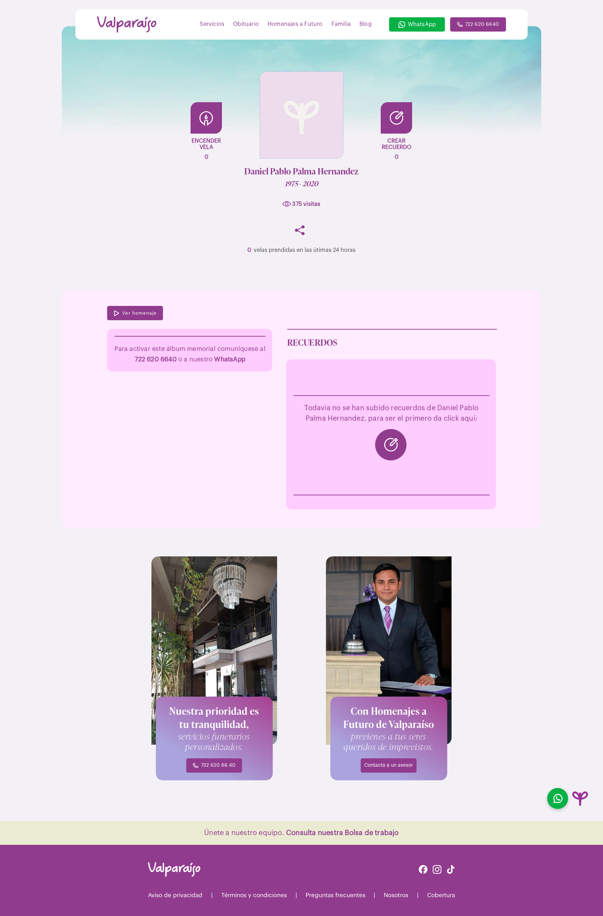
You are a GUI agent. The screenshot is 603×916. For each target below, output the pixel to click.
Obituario (246, 24)
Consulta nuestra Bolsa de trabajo (342, 832)
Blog (365, 24)
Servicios (212, 24)
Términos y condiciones (254, 895)
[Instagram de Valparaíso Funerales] (437, 870)
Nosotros (396, 895)
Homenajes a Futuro (295, 24)
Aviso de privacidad (175, 895)
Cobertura (441, 895)
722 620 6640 (482, 24)
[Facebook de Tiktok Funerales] (451, 870)
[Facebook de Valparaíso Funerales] (423, 870)
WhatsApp (422, 24)
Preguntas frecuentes (335, 895)
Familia (341, 24)
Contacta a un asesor (388, 765)
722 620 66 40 (218, 765)
